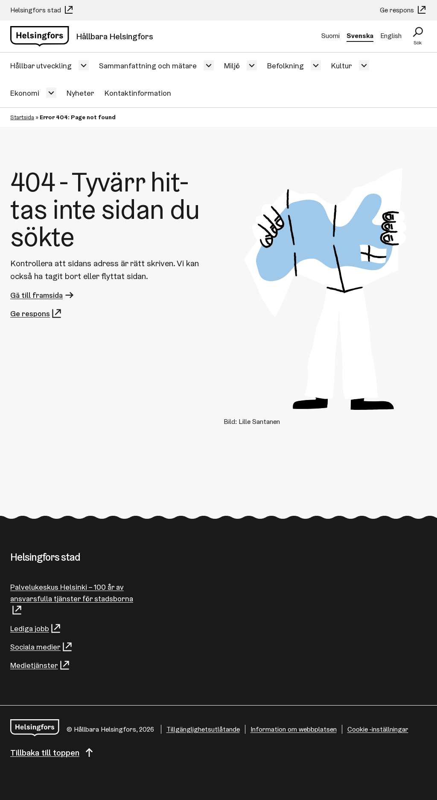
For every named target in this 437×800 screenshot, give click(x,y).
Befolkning (285, 66)
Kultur (341, 66)
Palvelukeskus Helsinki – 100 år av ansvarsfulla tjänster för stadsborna (71, 592)
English (391, 35)
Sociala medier (35, 647)
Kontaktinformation (138, 93)
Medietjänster (34, 665)
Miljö (232, 66)
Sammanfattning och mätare (148, 66)
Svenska (360, 35)
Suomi (330, 35)
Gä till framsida (36, 295)
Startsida (22, 117)
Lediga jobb (29, 628)
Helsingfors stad (36, 10)
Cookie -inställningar (377, 729)
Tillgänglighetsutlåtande (203, 729)
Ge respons (398, 10)
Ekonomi (24, 93)
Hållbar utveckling (41, 66)
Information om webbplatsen (294, 729)
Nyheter (80, 93)
